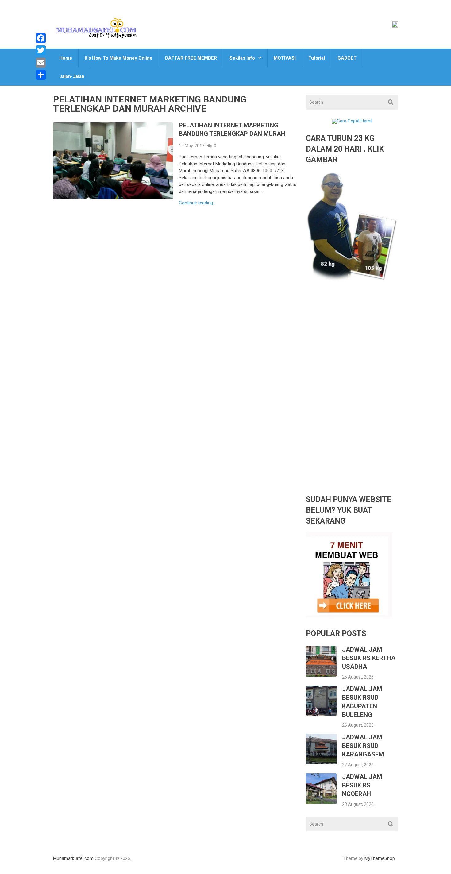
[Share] (41, 75)
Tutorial (316, 58)
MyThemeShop (379, 858)
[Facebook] (41, 38)
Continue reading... (197, 203)
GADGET (347, 58)
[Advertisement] (352, 393)
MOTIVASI (285, 58)
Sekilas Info (242, 58)
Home (65, 58)
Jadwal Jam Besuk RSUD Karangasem (363, 745)
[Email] (41, 62)
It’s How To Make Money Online (118, 58)
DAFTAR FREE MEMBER (191, 58)
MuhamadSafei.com (73, 858)
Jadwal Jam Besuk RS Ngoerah (362, 785)
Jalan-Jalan (71, 76)
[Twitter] (41, 50)
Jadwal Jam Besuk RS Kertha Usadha (368, 658)
